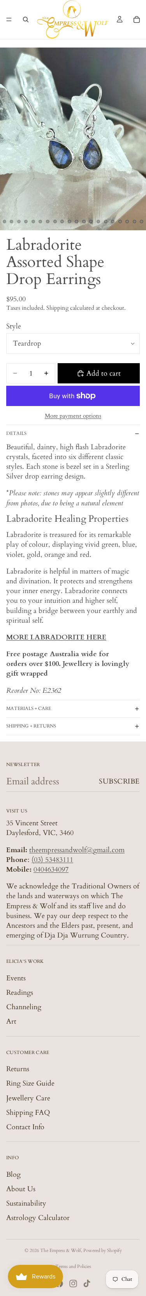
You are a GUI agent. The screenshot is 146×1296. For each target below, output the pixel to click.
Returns (17, 1069)
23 (119, 221)
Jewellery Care (28, 1098)
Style (13, 326)
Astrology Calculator (38, 1218)
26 (141, 221)
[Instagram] (73, 1283)
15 (62, 221)
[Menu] (9, 19)
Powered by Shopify (102, 1250)
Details (16, 433)
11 (33, 221)
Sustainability (26, 1203)
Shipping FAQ (28, 1113)
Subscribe (119, 781)
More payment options (73, 416)
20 (98, 221)
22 (112, 221)
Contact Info (25, 1127)
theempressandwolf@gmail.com (77, 850)
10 (26, 221)
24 (127, 221)
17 (76, 221)
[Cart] (136, 19)
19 (91, 221)
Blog (13, 1174)
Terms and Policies (73, 1266)
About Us (20, 1189)
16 (69, 221)
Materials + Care (28, 708)
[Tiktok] (86, 1283)
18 (83, 221)
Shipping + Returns (31, 726)
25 (134, 221)
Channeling (23, 1007)
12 (40, 221)
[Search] (25, 19)
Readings (19, 993)
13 (47, 221)
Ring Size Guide (30, 1083)
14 (54, 221)
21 (105, 221)
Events (16, 978)
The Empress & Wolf (60, 1250)
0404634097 (51, 869)
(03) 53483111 (52, 860)
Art (11, 1021)
